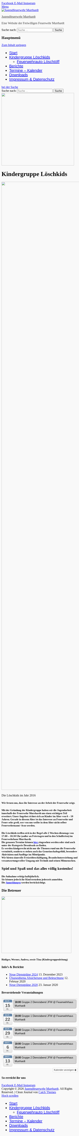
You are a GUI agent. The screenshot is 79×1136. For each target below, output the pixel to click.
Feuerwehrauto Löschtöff (38, 62)
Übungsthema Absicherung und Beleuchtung (36, 978)
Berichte (16, 66)
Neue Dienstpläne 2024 (23, 974)
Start (13, 53)
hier (36, 842)
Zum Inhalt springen (14, 45)
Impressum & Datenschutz (31, 79)
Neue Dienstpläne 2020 (23, 984)
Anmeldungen (13, 882)
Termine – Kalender (25, 70)
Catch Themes (47, 1092)
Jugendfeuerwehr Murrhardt (18, 16)
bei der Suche (10, 87)
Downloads (18, 75)
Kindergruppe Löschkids (29, 57)
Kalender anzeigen (64, 1070)
